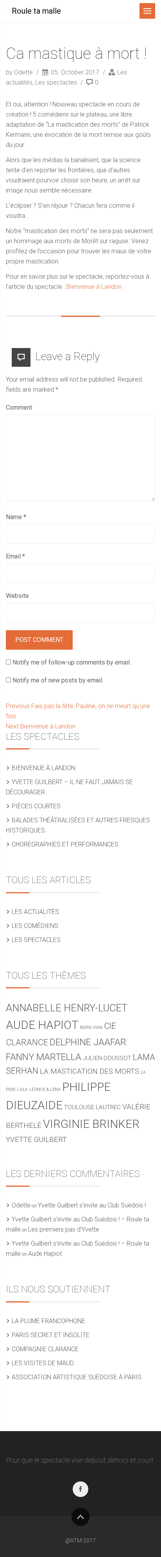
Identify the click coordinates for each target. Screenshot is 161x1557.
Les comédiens (35, 926)
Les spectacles (56, 82)
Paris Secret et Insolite (50, 1335)
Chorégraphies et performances (65, 844)
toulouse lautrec (92, 1107)
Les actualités (35, 911)
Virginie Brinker (91, 1124)
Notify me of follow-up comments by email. (72, 662)
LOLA (22, 1089)
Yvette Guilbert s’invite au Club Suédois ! (92, 1205)
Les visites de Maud (43, 1363)
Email (15, 556)
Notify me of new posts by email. (58, 680)
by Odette (20, 72)
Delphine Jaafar (88, 1042)
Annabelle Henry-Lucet (66, 1008)
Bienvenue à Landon (94, 286)
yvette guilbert (36, 1139)
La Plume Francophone (48, 1321)
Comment (19, 407)
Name (16, 517)
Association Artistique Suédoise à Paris (76, 1377)
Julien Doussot (107, 1058)
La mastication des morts (89, 1071)
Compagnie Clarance (45, 1349)
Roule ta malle (36, 11)
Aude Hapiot (42, 1025)
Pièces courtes (36, 806)
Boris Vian (91, 1027)
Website (17, 595)
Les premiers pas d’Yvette (63, 1229)
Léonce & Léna (45, 1089)
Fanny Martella (43, 1057)
